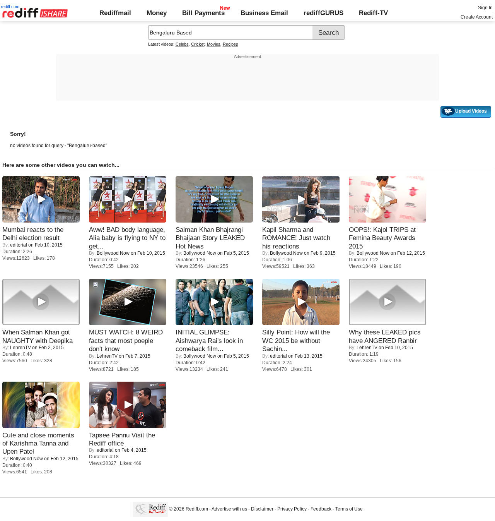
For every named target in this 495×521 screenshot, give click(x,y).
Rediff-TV (373, 12)
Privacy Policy (292, 509)
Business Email (264, 12)
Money (157, 12)
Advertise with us (229, 509)
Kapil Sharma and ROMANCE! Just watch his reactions (296, 238)
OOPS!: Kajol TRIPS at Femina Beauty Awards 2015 (382, 238)
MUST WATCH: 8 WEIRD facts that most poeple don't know (126, 340)
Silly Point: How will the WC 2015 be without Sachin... (296, 340)
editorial (18, 245)
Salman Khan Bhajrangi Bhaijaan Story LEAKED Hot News (210, 238)
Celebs (182, 44)
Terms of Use (349, 509)
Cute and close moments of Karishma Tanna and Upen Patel (38, 443)
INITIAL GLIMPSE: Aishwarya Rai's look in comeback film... (209, 340)
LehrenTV (20, 347)
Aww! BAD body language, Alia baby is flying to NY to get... (127, 238)
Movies (213, 44)
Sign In (485, 7)
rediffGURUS (323, 12)
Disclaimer (262, 509)
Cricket (198, 44)
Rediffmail (115, 12)
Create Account (477, 17)
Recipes (230, 44)
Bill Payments (203, 12)
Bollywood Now (113, 253)
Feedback (321, 509)
